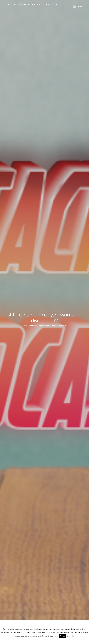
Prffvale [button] (62, 636)
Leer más (70, 636)
